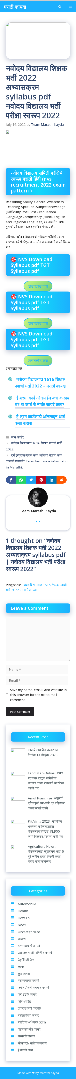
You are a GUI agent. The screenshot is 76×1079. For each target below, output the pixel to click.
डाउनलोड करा (38, 286)
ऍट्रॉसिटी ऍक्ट (26, 959)
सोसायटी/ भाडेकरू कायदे (32, 1043)
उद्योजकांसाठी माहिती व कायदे (35, 952)
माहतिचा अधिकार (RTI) (32, 1022)
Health (23, 911)
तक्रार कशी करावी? (29, 1008)
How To (24, 918)
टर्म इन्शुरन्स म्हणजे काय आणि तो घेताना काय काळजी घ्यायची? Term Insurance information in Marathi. (37, 461)
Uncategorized (29, 932)
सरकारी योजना (26, 1036)
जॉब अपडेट (17, 437)
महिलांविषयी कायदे (28, 1015)
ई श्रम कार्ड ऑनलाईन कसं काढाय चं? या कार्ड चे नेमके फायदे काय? (42, 401)
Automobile (27, 904)
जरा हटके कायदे (27, 994)
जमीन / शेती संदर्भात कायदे (33, 987)
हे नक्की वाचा (25, 1050)
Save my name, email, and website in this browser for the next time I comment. (38, 694)
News (22, 924)
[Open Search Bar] (60, 6)
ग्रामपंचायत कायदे (28, 980)
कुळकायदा (24, 973)
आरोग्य (22, 938)
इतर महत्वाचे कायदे (29, 945)
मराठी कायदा (15, 6)
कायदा (21, 966)
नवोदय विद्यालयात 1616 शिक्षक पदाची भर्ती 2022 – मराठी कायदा (40, 382)
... (38, 519)
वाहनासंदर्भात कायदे (29, 1029)
